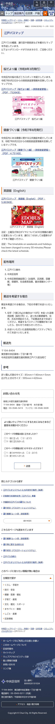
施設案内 (19, 13)
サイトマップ (9, 653)
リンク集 (7, 669)
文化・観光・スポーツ (15, 604)
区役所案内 (8, 649)
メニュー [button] (51, 5)
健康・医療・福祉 (13, 595)
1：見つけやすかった (15, 453)
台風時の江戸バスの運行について (17, 502)
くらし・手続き (23, 20)
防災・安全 (10, 590)
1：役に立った (12, 438)
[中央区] (7, 4)
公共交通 (39, 20)
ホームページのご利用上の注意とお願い (21, 641)
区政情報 (9, 619)
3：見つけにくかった (15, 456)
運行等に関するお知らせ (13, 544)
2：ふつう (27, 438)
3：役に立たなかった (15, 441)
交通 (32, 20)
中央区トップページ (8, 20)
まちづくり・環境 (13, 609)
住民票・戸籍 (32, 13)
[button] (45, 13)
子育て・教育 (11, 599)
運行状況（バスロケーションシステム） (19, 508)
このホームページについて (15, 645)
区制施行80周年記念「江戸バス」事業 (19, 496)
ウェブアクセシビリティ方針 (16, 657)
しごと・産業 (11, 614)
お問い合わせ (9, 664)
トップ (9, 13)
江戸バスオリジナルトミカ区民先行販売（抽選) (23, 490)
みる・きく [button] (44, 5)
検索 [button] (37, 5)
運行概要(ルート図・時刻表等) (16, 514)
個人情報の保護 (10, 661)
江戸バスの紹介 (9, 556)
